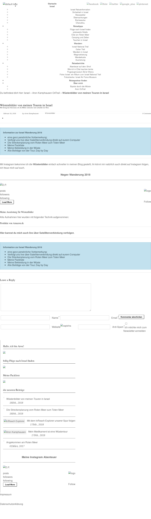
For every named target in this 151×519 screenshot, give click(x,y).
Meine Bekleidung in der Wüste (24, 148)
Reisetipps (78, 26)
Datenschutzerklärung (11, 504)
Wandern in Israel (80, 51)
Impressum (6, 494)
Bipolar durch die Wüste (80, 86)
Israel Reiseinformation (80, 9)
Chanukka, (80, 22)
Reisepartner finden (78, 80)
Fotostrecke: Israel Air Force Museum (80, 77)
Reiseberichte (78, 63)
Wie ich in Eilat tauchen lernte (80, 69)
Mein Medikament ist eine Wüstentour (48, 431)
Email (114, 317)
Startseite (52, 3)
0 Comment (146, 114)
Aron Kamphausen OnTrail (46, 92)
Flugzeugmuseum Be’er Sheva (80, 71)
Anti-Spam (117, 327)
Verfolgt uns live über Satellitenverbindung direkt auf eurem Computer (44, 140)
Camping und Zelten (80, 37)
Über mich (78, 83)
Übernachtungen (80, 17)
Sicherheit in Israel (80, 12)
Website (56, 327)
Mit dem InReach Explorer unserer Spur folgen (51, 420)
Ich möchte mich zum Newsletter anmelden (135, 329)
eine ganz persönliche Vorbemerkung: (27, 137)
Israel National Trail (80, 46)
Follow (147, 201)
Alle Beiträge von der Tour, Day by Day (28, 150)
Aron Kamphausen (31, 114)
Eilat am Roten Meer (80, 34)
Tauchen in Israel (80, 40)
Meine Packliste (16, 145)
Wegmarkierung (80, 54)
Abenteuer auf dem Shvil (80, 66)
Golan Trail (80, 49)
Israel (52, 6)
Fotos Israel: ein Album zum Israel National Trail (80, 74)
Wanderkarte (80, 57)
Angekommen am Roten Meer (22, 442)
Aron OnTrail (80, 89)
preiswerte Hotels (80, 32)
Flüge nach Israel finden (80, 29)
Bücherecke (80, 20)
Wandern (78, 43)
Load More (7, 202)
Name (55, 317)
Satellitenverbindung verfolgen (56, 232)
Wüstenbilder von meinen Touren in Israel (28, 399)
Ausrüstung (80, 59)
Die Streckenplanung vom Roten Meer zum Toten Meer (36, 142)
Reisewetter (80, 14)
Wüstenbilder (50, 113)
